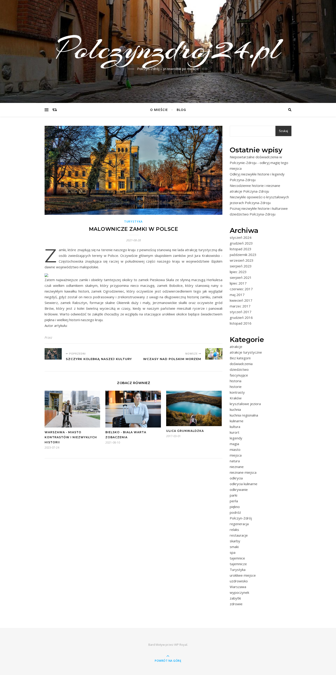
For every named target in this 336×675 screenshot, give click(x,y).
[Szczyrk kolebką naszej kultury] (53, 354)
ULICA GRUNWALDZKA (185, 431)
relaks (234, 529)
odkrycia (236, 478)
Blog (181, 110)
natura (235, 461)
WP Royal (180, 645)
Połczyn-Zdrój (241, 518)
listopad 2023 (240, 249)
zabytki (235, 598)
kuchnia (235, 409)
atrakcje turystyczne (246, 352)
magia (234, 443)
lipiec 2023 (238, 271)
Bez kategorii (240, 358)
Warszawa (238, 586)
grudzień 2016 (241, 317)
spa (232, 552)
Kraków (236, 398)
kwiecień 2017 (241, 300)
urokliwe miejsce (243, 575)
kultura (235, 426)
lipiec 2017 (238, 283)
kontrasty (237, 392)
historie (236, 386)
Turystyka (133, 221)
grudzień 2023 (241, 243)
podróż (235, 512)
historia (235, 381)
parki (233, 495)
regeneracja (239, 524)
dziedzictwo (239, 369)
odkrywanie (239, 489)
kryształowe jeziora (245, 403)
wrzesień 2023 (241, 260)
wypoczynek (239, 592)
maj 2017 (237, 294)
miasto (235, 449)
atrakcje (236, 346)
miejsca (236, 455)
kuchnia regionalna (244, 415)
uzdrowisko (239, 581)
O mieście (159, 110)
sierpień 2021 (241, 277)
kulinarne (236, 421)
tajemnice (237, 558)
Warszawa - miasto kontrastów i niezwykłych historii (71, 437)
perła (234, 501)
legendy (236, 438)
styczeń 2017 (240, 311)
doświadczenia (241, 363)
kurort (234, 432)
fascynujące (239, 375)
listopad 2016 (240, 323)
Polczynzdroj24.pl (168, 49)
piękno (235, 506)
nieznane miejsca (243, 472)
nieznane (237, 466)
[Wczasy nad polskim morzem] (213, 354)
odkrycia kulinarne (243, 483)
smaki (234, 546)
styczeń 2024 (240, 237)
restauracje (239, 535)
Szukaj (283, 131)
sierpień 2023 (241, 266)
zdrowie (236, 604)
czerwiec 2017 (241, 289)
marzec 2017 (240, 306)
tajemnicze (238, 564)
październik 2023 (243, 254)
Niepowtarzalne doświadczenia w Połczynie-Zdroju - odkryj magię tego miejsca (259, 163)
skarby (235, 541)
